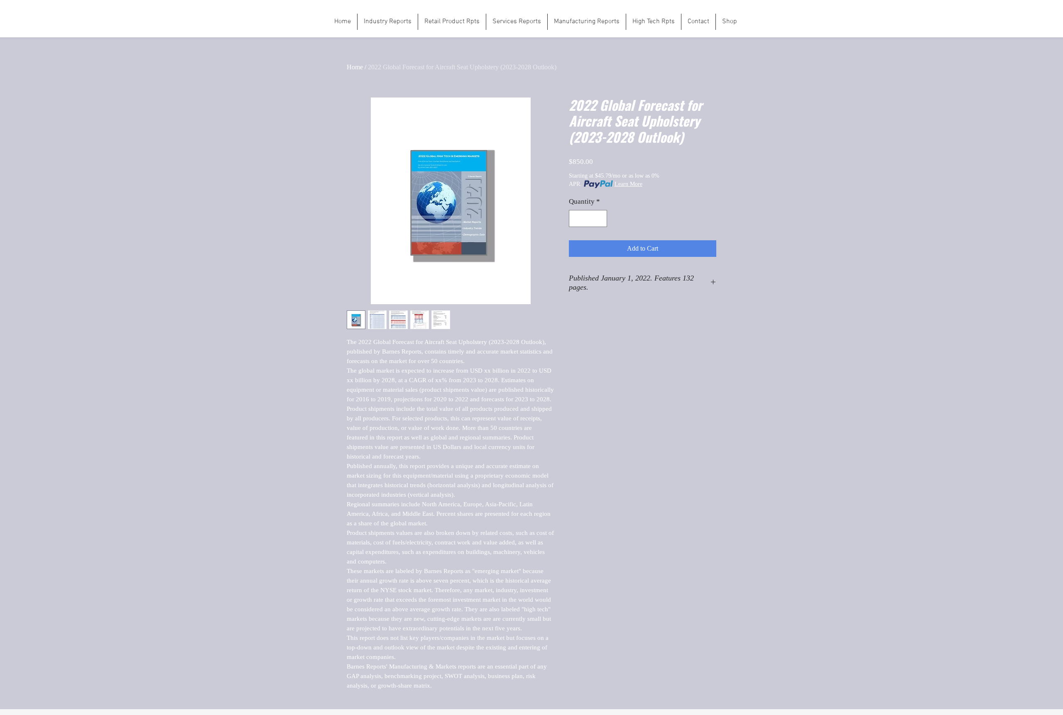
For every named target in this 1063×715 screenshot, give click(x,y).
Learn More (628, 184)
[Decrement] (576, 218)
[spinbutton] (588, 218)
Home (355, 67)
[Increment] (600, 218)
